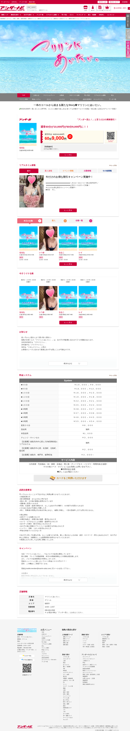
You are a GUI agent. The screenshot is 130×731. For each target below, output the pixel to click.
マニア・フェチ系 (68, 686)
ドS (64, 709)
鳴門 (103, 642)
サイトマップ (86, 656)
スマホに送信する (27, 660)
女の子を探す (28, 14)
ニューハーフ (66, 696)
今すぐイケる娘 (74, 95)
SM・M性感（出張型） (89, 646)
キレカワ (65, 719)
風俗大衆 (32, 2)
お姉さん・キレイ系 (68, 680)
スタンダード (66, 659)
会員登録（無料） (121, 8)
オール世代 (66, 713)
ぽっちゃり (66, 664)
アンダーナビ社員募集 (89, 666)
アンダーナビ (5, 2)
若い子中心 (66, 700)
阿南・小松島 (106, 646)
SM (64, 668)
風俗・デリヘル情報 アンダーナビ (110, 730)
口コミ (72, 14)
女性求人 (14, 2)
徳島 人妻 (65, 642)
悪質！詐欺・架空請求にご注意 (91, 674)
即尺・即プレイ (67, 702)
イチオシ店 (86, 637)
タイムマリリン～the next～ (99, 99)
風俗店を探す (15, 14)
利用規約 (85, 682)
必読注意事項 (87, 99)
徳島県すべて (106, 638)
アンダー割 (100, 10)
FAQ (84, 662)
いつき (42, 253)
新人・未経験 (92, 14)
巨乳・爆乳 (66, 694)
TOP (23, 95)
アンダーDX (23, 2)
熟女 (64, 662)
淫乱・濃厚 (66, 704)
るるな (21, 148)
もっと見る (68, 155)
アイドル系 (66, 698)
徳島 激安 (65, 644)
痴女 (64, 706)
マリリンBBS (23, 99)
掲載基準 (85, 676)
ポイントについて (87, 672)
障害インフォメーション (89, 670)
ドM (64, 711)
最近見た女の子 (114, 2)
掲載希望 (85, 680)
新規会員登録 (86, 668)
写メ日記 (64, 14)
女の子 (93, 10)
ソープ (84, 641)
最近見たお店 (103, 2)
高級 (64, 688)
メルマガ (62, 99)
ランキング (107, 10)
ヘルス (84, 642)
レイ (80, 253)
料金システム (36, 99)
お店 (85, 10)
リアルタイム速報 (51, 14)
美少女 (65, 676)
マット (65, 684)
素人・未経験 (66, 666)
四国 (28, 7)
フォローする (27, 655)
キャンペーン (74, 99)
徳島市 (104, 641)
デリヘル (85, 638)
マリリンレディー (49, 95)
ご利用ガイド (86, 660)
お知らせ (36, 95)
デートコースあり (68, 717)
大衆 (64, 690)
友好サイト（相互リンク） (90, 664)
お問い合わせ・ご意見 (89, 678)
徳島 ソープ (66, 638)
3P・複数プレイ (67, 715)
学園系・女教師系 (68, 678)
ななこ (61, 253)
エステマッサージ (68, 672)
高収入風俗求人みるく (89, 684)
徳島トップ (4, 14)
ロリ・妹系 (66, 674)
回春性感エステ (67, 707)
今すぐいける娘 (46, 640)
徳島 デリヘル (67, 637)
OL (64, 682)
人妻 (64, 660)
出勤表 (62, 95)
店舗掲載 (125, 2)
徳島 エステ (66, 641)
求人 (112, 95)
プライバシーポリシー (89, 659)
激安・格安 (66, 692)
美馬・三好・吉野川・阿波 (109, 644)
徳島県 (33, 7)
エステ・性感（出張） (89, 644)
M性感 (65, 670)
